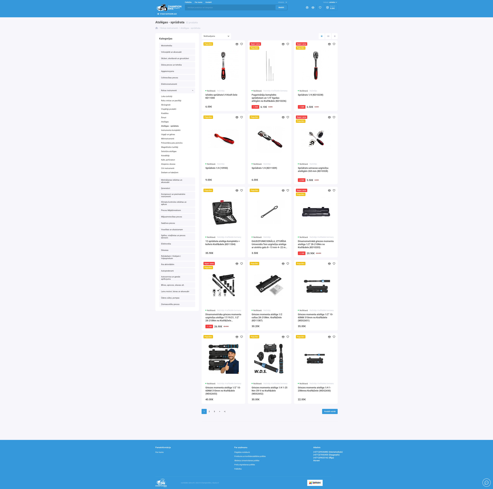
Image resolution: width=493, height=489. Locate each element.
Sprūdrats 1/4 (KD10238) (310, 94)
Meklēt (281, 7)
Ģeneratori (165, 188)
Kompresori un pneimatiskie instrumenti (173, 195)
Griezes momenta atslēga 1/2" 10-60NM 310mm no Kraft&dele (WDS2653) (223, 390)
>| (224, 411)
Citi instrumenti (167, 168)
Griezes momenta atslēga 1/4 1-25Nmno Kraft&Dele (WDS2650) (314, 389)
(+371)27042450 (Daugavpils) (326, 455)
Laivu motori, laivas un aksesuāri (175, 291)
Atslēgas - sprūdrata (170, 126)
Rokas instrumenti (169, 90)
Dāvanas (164, 250)
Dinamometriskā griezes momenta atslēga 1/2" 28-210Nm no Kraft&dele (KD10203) (316, 244)
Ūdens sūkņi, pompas (170, 298)
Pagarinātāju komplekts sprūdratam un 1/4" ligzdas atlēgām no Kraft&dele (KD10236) (269, 97)
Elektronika (166, 244)
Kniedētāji (165, 155)
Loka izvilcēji (166, 96)
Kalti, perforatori (168, 160)
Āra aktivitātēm (167, 264)
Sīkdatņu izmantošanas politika (246, 461)
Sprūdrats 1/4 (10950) (216, 168)
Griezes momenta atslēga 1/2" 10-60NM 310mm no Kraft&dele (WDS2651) (315, 317)
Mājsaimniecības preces (171, 217)
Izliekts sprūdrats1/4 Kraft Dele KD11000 (221, 96)
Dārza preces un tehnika (171, 65)
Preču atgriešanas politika (244, 465)
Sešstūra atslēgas (169, 151)
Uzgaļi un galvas (168, 134)
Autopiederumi (167, 271)
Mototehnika (166, 45)
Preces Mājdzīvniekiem (171, 210)
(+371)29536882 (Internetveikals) (328, 452)
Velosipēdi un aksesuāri (171, 52)
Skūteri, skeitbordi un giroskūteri (175, 58)
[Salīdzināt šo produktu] (237, 44)
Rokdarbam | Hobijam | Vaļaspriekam (171, 257)
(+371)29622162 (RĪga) (323, 458)
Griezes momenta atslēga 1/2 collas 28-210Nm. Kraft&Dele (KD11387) (267, 317)
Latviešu (329, 2)
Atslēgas (165, 122)
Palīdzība (238, 469)
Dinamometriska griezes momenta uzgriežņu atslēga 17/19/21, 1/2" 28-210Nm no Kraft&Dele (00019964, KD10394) (223, 317)
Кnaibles (165, 113)
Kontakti (209, 2)
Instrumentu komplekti (171, 130)
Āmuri (163, 117)
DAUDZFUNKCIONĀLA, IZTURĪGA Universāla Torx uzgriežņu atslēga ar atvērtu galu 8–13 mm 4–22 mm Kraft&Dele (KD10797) (270, 244)
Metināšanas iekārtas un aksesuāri (171, 181)
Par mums (159, 452)
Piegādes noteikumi (242, 452)
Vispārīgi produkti (168, 109)
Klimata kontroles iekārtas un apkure (173, 203)
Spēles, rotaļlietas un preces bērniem (173, 236)
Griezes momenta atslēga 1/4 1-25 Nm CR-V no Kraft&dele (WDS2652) (269, 390)
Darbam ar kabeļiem (169, 172)
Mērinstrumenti (167, 139)
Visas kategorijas (168, 14)
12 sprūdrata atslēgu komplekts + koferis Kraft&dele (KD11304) (222, 243)
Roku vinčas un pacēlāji (171, 100)
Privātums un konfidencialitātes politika (250, 456)
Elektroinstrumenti (169, 84)
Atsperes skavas (168, 164)
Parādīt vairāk (330, 411)
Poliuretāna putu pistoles (172, 143)
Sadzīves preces (168, 223)
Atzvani (316, 460)
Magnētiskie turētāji (169, 147)
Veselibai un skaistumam (172, 229)
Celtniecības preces (169, 78)
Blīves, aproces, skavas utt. (172, 285)
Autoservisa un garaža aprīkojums (170, 278)
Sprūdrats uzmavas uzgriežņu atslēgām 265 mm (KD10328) (313, 169)
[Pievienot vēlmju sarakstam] (241, 44)
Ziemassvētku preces (170, 304)
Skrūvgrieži (165, 105)
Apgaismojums (167, 71)
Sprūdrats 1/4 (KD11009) (264, 168)
